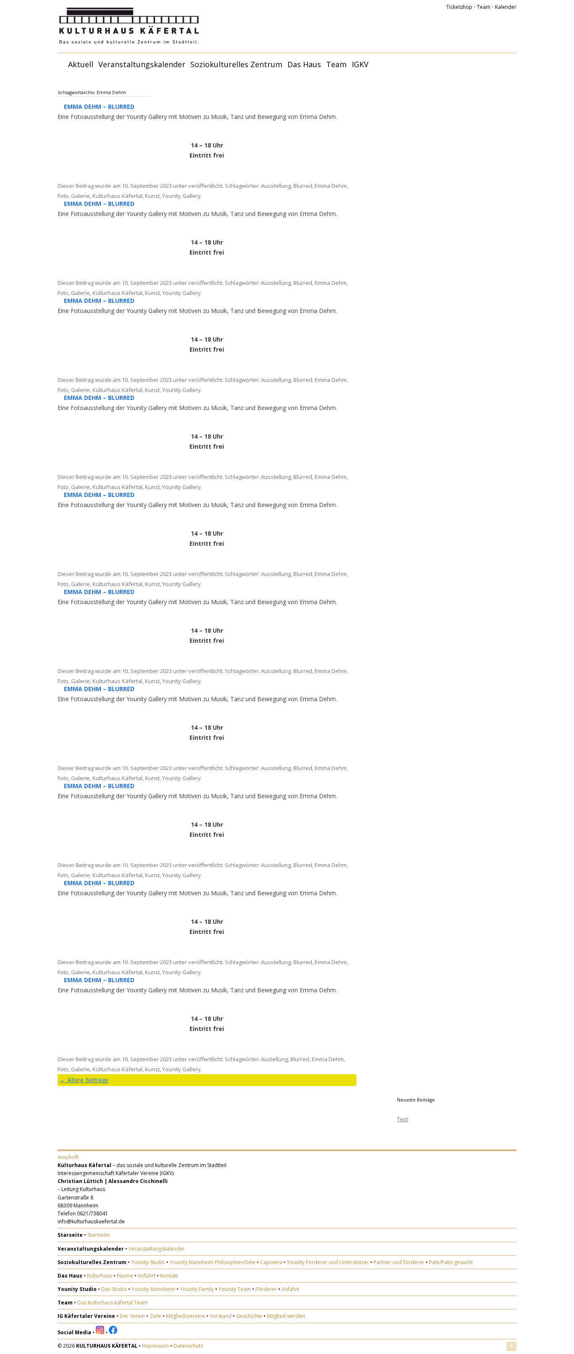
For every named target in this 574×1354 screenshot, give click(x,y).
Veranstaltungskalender (141, 64)
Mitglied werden (286, 1316)
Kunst (152, 196)
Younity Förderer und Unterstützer (328, 1262)
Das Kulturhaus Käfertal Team (112, 1302)
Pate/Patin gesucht (451, 1262)
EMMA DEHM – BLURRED (99, 106)
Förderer (266, 1289)
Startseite (98, 1234)
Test (402, 1119)
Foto (63, 196)
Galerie (80, 196)
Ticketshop (459, 7)
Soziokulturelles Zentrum (236, 64)
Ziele (155, 1316)
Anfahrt (146, 1275)
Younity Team (235, 1289)
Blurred (302, 185)
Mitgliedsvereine (185, 1316)
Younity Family (197, 1289)
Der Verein (132, 1316)
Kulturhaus (99, 1275)
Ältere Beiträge (84, 1080)
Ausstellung (276, 185)
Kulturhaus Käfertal (117, 196)
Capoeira (271, 1262)
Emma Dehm (331, 185)
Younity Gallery (181, 196)
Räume (125, 1275)
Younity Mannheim (153, 1289)
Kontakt (169, 1275)
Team (483, 7)
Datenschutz (188, 1345)
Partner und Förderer (399, 1262)
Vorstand (221, 1316)
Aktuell (80, 64)
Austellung (274, 1059)
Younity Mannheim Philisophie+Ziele (212, 1262)
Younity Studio (148, 1262)
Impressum (155, 1345)
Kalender (505, 7)
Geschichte (249, 1316)
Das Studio (114, 1289)
